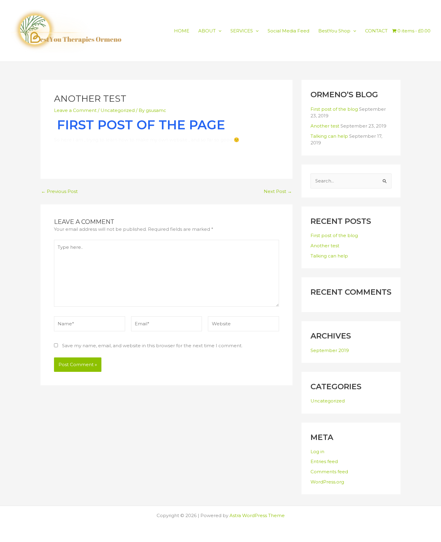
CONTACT (376, 31)
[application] (218, 31)
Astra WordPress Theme (257, 515)
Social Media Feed (288, 31)
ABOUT (207, 31)
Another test (324, 126)
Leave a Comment (75, 110)
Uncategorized (117, 110)
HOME (181, 31)
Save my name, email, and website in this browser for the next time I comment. (152, 345)
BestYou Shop (334, 31)
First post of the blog (334, 109)
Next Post (278, 191)
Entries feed (324, 461)
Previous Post (59, 191)
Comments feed (329, 471)
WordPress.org (327, 482)
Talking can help (329, 136)
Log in (317, 451)
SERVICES (241, 31)
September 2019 (329, 350)
